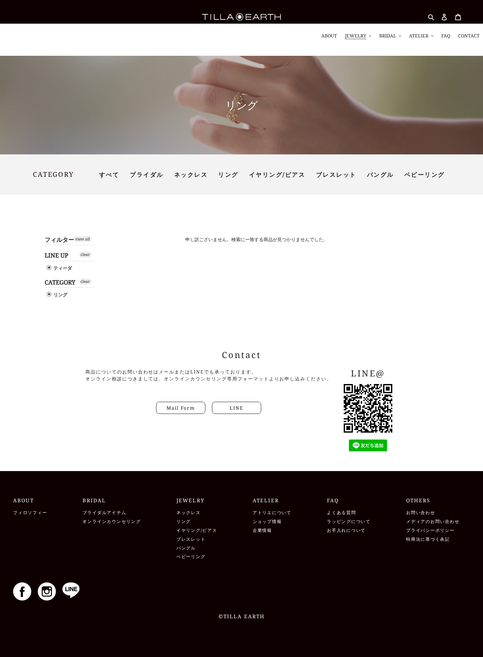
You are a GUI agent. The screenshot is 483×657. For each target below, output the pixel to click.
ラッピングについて (349, 521)
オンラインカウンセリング (111, 521)
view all (82, 239)
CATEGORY (60, 282)
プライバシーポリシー (430, 530)
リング (228, 174)
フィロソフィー (30, 512)
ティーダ (62, 268)
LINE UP (56, 255)
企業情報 (262, 530)
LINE (236, 408)
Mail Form (181, 408)
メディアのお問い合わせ (432, 521)
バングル (380, 174)
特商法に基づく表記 (428, 539)
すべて (109, 174)
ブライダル (147, 174)
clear (85, 254)
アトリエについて (272, 512)
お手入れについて (346, 530)
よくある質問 (341, 512)
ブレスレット (336, 174)
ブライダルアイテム (104, 512)
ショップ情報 (267, 521)
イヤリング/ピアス (277, 174)
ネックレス (191, 174)
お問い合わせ (420, 512)
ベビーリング (424, 174)
